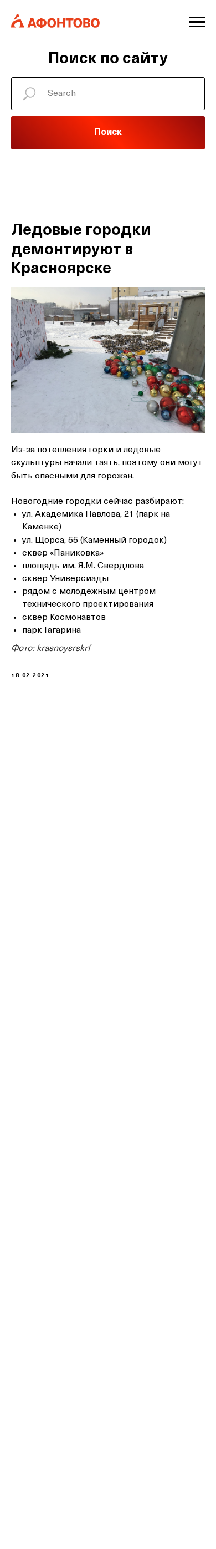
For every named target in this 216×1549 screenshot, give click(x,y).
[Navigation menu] (197, 22)
